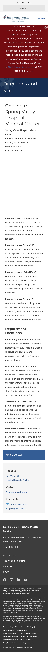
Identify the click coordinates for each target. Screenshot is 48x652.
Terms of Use (19, 627)
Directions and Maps (16, 492)
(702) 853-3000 (17, 508)
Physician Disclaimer (10, 633)
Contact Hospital (18, 504)
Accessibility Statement (29, 636)
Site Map (30, 627)
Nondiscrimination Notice (29, 633)
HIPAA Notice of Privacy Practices (15, 630)
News (6, 572)
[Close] (46, 27)
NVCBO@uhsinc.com (19, 67)
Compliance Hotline (10, 643)
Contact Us (9, 555)
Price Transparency (9, 640)
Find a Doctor (14, 455)
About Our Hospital (14, 561)
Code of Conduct (24, 640)
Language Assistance (10, 636)
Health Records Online (17, 480)
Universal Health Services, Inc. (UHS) (16, 590)
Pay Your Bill (12, 476)
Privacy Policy (8, 627)
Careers (7, 566)
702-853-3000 (24, 2)
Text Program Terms (26, 643)
